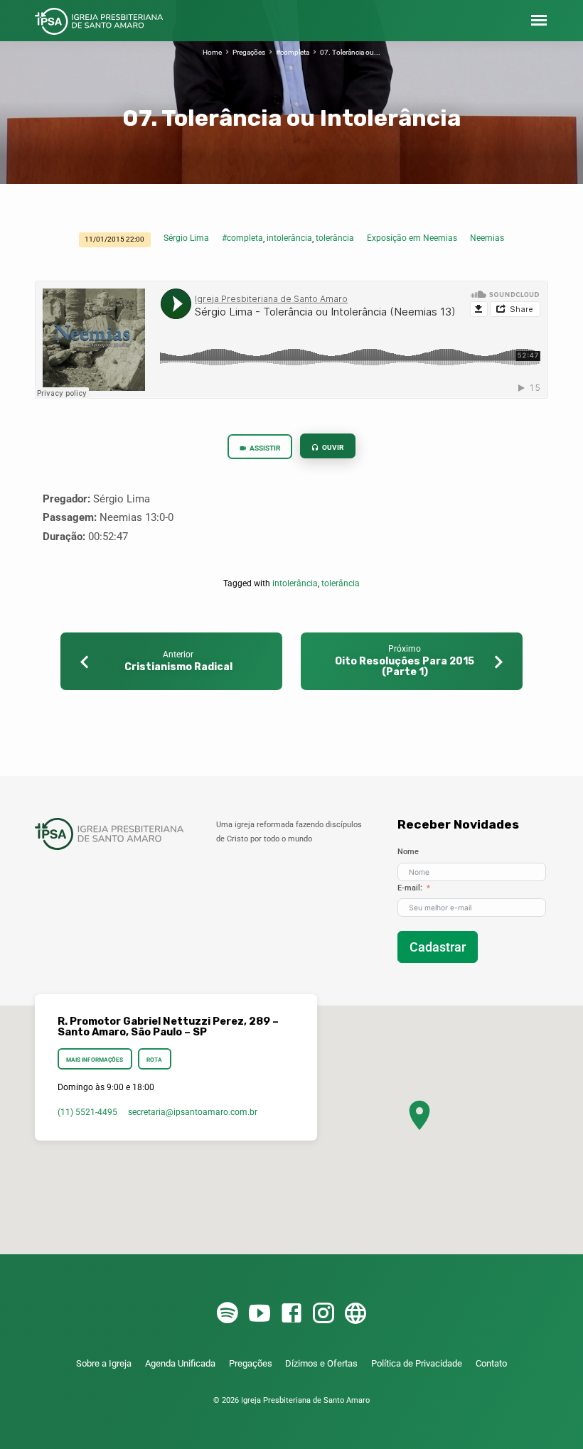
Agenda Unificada (180, 1363)
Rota (154, 1059)
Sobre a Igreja (104, 1363)
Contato (491, 1363)
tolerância (335, 238)
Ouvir (332, 447)
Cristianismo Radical (178, 667)
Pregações (248, 52)
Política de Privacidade (416, 1363)
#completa (292, 52)
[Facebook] (291, 1314)
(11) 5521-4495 (87, 1112)
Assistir (264, 448)
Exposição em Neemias (412, 238)
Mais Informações (94, 1059)
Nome (408, 851)
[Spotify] (227, 1314)
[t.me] (355, 1314)
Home (212, 52)
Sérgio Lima (186, 238)
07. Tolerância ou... (350, 52)
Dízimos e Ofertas (321, 1363)
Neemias (487, 238)
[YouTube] (259, 1314)
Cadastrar (438, 946)
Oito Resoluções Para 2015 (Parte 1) (404, 667)
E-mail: (409, 888)
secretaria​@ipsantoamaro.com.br (192, 1112)
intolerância (289, 238)
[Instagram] (323, 1314)
